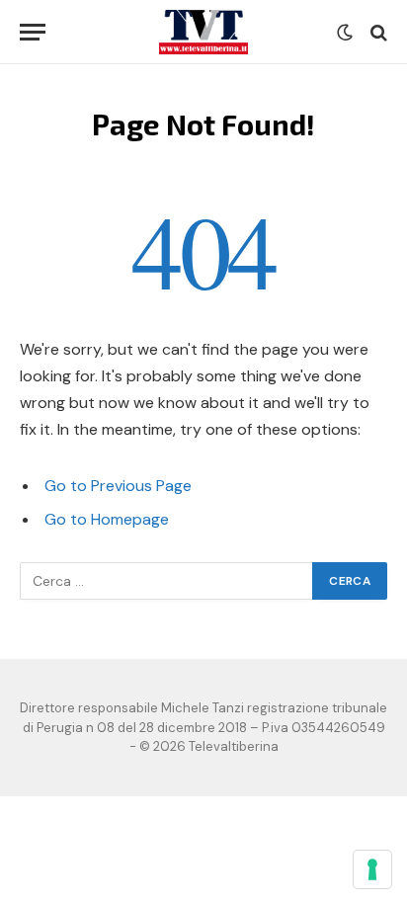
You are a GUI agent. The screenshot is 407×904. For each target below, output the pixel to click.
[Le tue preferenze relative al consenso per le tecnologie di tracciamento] (372, 869)
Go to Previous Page (118, 485)
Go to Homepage (106, 519)
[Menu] (32, 32)
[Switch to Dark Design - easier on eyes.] (345, 32)
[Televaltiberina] (203, 32)
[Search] (376, 32)
